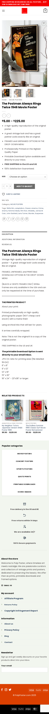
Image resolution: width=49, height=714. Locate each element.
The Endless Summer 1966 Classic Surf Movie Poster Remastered (36, 428)
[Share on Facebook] (9, 219)
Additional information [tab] (13, 239)
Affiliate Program (13, 598)
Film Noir (23, 211)
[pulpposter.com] (24, 10)
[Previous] (6, 53)
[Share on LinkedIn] (27, 219)
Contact (8, 642)
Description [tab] (7, 234)
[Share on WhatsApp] (4, 219)
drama (5, 211)
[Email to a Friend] (18, 219)
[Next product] (4, 115)
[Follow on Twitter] (10, 689)
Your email (6, 665)
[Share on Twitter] (13, 219)
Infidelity (31, 211)
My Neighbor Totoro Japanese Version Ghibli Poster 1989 (12, 428)
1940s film (10, 208)
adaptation (19, 208)
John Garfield (11, 213)
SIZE (3, 176)
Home (4, 100)
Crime (40, 208)
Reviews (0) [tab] (7, 244)
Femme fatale (14, 211)
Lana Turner (23, 213)
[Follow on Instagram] (6, 689)
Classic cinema (31, 208)
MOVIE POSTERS (15, 100)
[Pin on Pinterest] (22, 219)
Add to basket (24, 186)
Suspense (39, 213)
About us (8, 624)
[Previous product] (9, 115)
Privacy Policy (11, 630)
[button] (3, 11)
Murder (31, 213)
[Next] (43, 53)
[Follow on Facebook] (2, 689)
